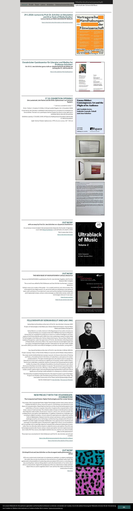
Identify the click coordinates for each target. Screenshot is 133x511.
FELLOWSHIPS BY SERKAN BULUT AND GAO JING (50, 320)
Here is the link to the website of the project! (60, 440)
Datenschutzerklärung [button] (56, 508)
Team (37, 4)
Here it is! (70, 470)
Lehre (43, 4)
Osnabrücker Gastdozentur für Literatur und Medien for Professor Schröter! (47, 63)
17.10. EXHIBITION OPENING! (59, 98)
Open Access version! (67, 297)
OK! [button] (124, 507)
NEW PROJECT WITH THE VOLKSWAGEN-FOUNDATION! (53, 396)
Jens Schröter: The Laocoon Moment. (62, 380)
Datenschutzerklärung (64, 4)
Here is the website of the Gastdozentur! (61, 71)
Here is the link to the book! (65, 234)
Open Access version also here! (64, 299)
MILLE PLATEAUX (47, 229)
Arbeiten (50, 4)
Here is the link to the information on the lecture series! (57, 22)
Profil (31, 4)
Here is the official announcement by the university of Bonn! (56, 438)
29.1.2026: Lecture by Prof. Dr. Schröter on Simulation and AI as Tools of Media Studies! (48, 16)
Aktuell (24, 4)
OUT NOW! (67, 222)
